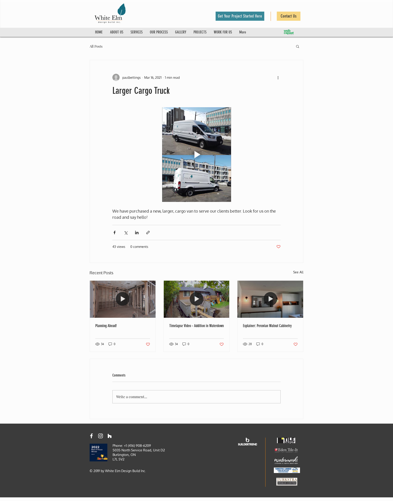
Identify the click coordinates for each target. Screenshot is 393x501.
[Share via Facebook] (114, 232)
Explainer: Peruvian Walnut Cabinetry (267, 325)
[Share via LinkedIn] (137, 232)
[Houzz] (109, 436)
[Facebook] (91, 436)
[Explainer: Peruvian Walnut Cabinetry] (270, 299)
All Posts (96, 46)
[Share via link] (148, 232)
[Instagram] (100, 436)
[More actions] (278, 77)
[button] (240, 16)
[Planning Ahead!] (123, 299)
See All (298, 272)
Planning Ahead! (106, 325)
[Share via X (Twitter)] (125, 232)
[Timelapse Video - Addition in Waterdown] (196, 299)
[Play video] (196, 154)
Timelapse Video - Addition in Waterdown (196, 325)
